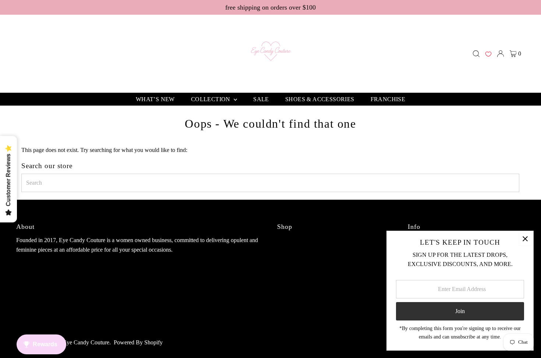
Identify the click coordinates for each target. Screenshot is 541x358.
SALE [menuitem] (261, 99)
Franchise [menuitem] (388, 99)
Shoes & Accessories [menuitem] (319, 99)
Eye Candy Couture (86, 342)
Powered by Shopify (138, 342)
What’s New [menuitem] (155, 99)
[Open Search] (476, 53)
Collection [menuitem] (211, 99)
